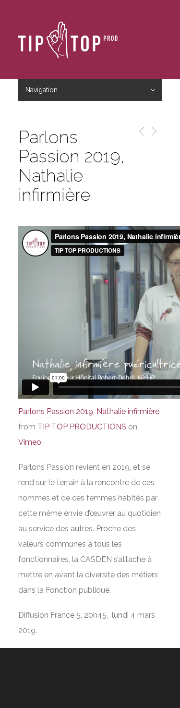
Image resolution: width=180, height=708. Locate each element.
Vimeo (29, 442)
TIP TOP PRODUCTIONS (81, 426)
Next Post (153, 131)
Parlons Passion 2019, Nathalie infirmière (88, 411)
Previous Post (140, 131)
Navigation (41, 90)
